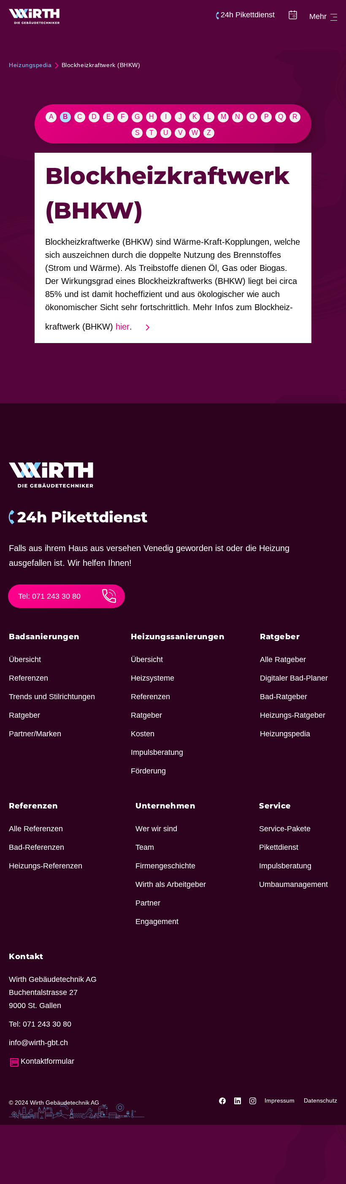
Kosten (142, 734)
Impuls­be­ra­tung (157, 752)
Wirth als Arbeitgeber (170, 884)
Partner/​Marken (35, 734)
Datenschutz (320, 1100)
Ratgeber (24, 715)
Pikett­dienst (278, 847)
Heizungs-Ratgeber (292, 715)
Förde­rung (148, 771)
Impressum (280, 1100)
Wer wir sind (156, 828)
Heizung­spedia (285, 734)
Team (144, 847)
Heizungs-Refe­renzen (45, 866)
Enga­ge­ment (156, 921)
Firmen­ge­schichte (165, 866)
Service (275, 807)
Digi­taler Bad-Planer (294, 678)
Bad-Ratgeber (283, 696)
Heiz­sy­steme (152, 678)
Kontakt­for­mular (47, 1061)
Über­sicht (25, 659)
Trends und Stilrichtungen (52, 696)
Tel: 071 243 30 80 (49, 596)
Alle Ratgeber (283, 659)
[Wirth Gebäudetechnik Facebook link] (223, 1100)
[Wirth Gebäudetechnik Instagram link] (253, 1100)
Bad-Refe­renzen (36, 847)
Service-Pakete (285, 828)
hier (123, 326)
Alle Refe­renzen (36, 828)
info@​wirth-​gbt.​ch (38, 1042)
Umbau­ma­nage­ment (293, 884)
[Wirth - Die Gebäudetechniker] (34, 16)
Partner (147, 903)
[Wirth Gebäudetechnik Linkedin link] (238, 1100)
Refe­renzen (28, 678)
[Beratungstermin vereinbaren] (292, 16)
